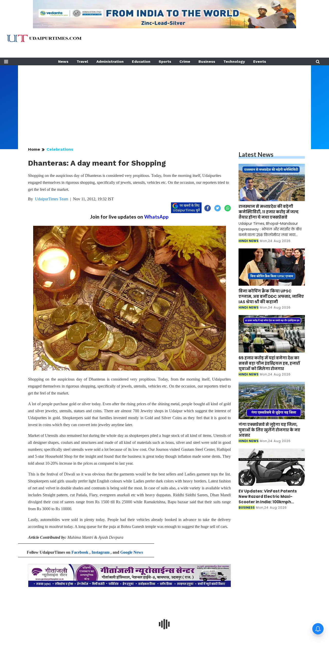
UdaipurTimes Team (51, 199)
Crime (184, 61)
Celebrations (60, 149)
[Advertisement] (164, 101)
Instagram (100, 552)
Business (206, 61)
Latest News (256, 154)
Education (141, 61)
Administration (110, 61)
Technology (234, 61)
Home (34, 149)
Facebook (79, 552)
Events (259, 61)
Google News (131, 552)
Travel (82, 61)
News (63, 61)
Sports (165, 61)
